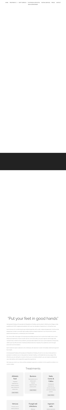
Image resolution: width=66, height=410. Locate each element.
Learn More (15, 392)
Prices (53, 2)
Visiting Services (45, 2)
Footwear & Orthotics (34, 2)
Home (6, 2)
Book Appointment (33, 4)
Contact (58, 2)
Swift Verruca (22, 2)
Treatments (13, 2)
